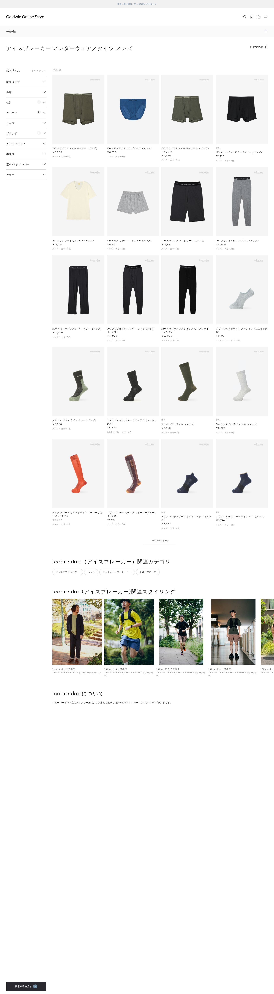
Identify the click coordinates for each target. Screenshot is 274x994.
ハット (91, 572)
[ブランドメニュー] (266, 31)
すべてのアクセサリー (68, 572)
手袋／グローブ (147, 572)
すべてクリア (39, 70)
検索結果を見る (25, 986)
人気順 (244, 59)
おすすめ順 (257, 46)
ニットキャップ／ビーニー (117, 572)
